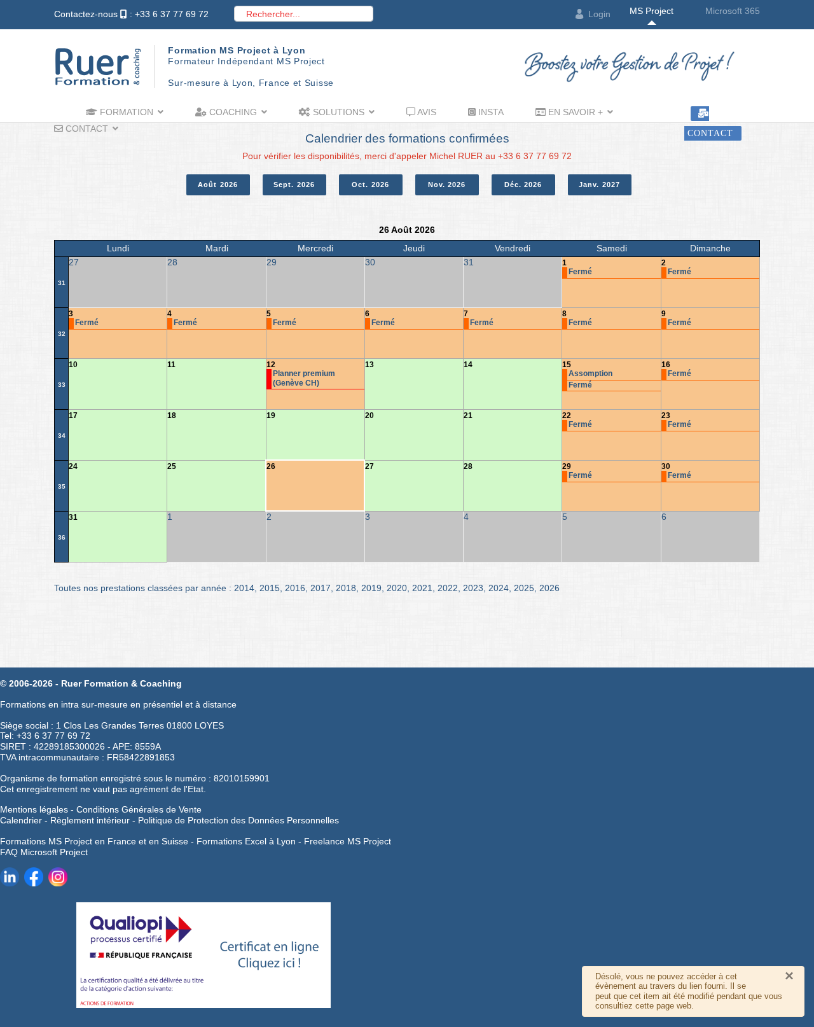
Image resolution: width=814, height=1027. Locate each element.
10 (73, 364)
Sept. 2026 (294, 184)
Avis (425, 112)
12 (270, 364)
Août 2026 (218, 184)
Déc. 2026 (523, 184)
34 (62, 435)
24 (73, 466)
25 (171, 466)
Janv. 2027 (599, 184)
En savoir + (574, 112)
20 (369, 415)
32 (62, 333)
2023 (473, 588)
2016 (295, 588)
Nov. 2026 (447, 184)
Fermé (580, 271)
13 (369, 364)
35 (62, 486)
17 (73, 415)
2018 (346, 588)
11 (171, 364)
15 (566, 364)
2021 (422, 588)
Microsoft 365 (732, 11)
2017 (320, 588)
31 (62, 282)
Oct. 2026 (370, 184)
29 (566, 466)
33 (62, 384)
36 (62, 537)
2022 (448, 588)
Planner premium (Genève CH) (304, 378)
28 (468, 466)
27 (369, 466)
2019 (371, 588)
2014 (244, 588)
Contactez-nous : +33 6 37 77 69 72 (131, 14)
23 (665, 415)
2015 (269, 588)
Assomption (590, 373)
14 (468, 364)
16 (665, 364)
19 (270, 415)
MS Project (651, 11)
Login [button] (599, 14)
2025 (524, 588)
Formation (125, 112)
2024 (498, 588)
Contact (85, 128)
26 (270, 466)
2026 (549, 588)
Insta (490, 112)
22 (566, 415)
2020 (397, 588)
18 (171, 415)
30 (665, 466)
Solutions (337, 112)
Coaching (232, 112)
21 (468, 415)
